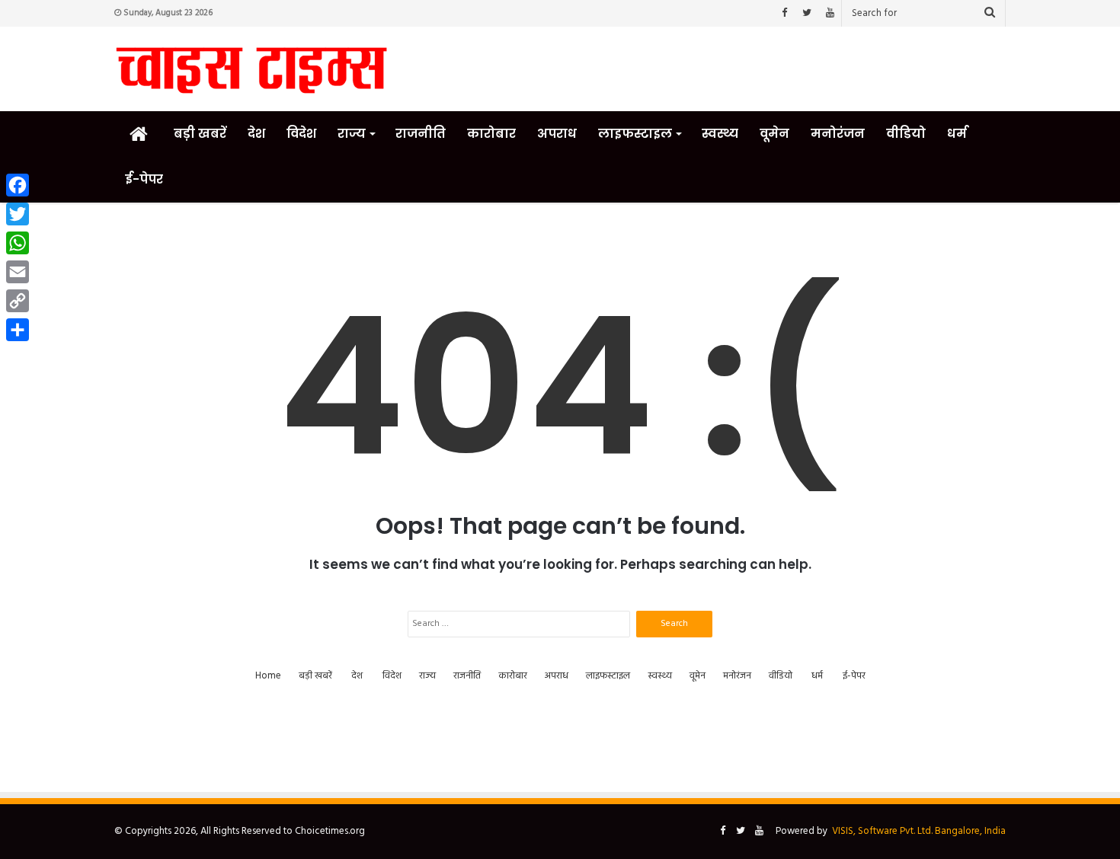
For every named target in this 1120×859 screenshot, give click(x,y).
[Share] (17, 329)
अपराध (557, 133)
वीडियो (906, 133)
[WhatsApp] (17, 242)
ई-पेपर (144, 179)
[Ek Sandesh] (251, 69)
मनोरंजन (838, 133)
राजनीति (420, 133)
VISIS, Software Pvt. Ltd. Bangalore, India (919, 831)
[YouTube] (829, 13)
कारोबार (491, 133)
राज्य (352, 133)
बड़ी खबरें (200, 133)
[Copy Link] (17, 300)
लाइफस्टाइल (635, 133)
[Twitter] (806, 13)
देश (256, 133)
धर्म (957, 133)
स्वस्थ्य (720, 133)
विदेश (301, 133)
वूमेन (774, 133)
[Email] (17, 271)
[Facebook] (784, 13)
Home (268, 676)
